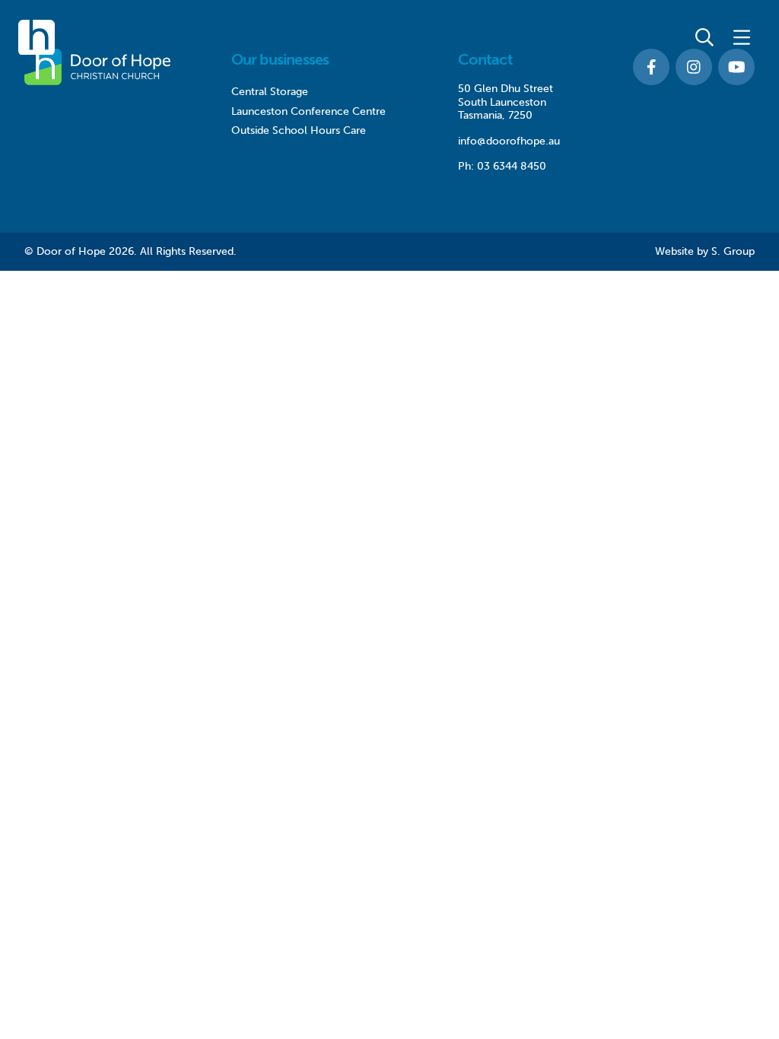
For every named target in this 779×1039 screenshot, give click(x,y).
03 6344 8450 (511, 166)
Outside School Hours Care (298, 130)
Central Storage (269, 91)
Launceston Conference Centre (308, 111)
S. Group (733, 251)
